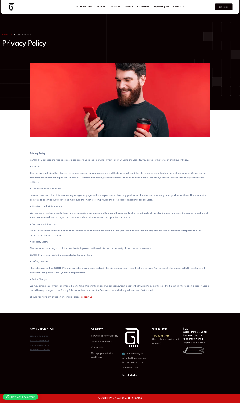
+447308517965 (161, 336)
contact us (86, 297)
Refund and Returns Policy (104, 336)
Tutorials (128, 7)
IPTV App (115, 7)
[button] (20, 397)
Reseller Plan (143, 7)
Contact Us (178, 7)
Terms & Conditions (101, 342)
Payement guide (161, 7)
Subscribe (223, 7)
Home (5, 35)
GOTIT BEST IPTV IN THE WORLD (91, 7)
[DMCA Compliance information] (193, 350)
